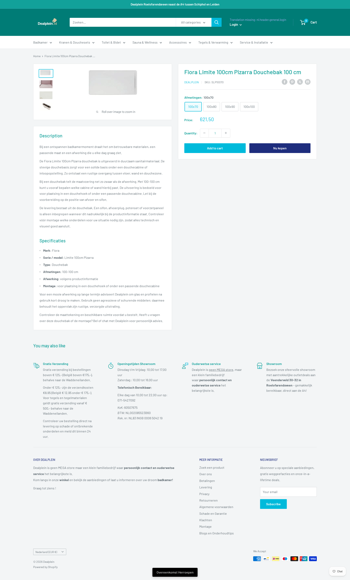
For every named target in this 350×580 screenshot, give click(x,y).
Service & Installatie (254, 42)
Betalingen (207, 481)
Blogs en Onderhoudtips (216, 533)
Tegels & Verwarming (213, 42)
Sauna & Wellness (145, 42)
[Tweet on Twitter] (300, 81)
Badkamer (40, 42)
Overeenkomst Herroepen (175, 572)
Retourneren (208, 500)
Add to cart (215, 148)
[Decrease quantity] (204, 133)
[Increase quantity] (226, 133)
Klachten (205, 520)
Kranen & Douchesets (74, 42)
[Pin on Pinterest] (292, 81)
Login (234, 24)
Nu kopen (280, 148)
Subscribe (273, 504)
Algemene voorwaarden (216, 507)
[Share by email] (308, 81)
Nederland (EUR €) (46, 552)
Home (37, 56)
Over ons (205, 474)
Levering (205, 487)
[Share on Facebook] (284, 81)
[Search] (216, 22)
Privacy (204, 494)
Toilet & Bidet (111, 42)
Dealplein (191, 82)
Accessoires (178, 42)
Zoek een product (211, 467)
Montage (205, 526)
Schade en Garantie (213, 513)
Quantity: (190, 133)
